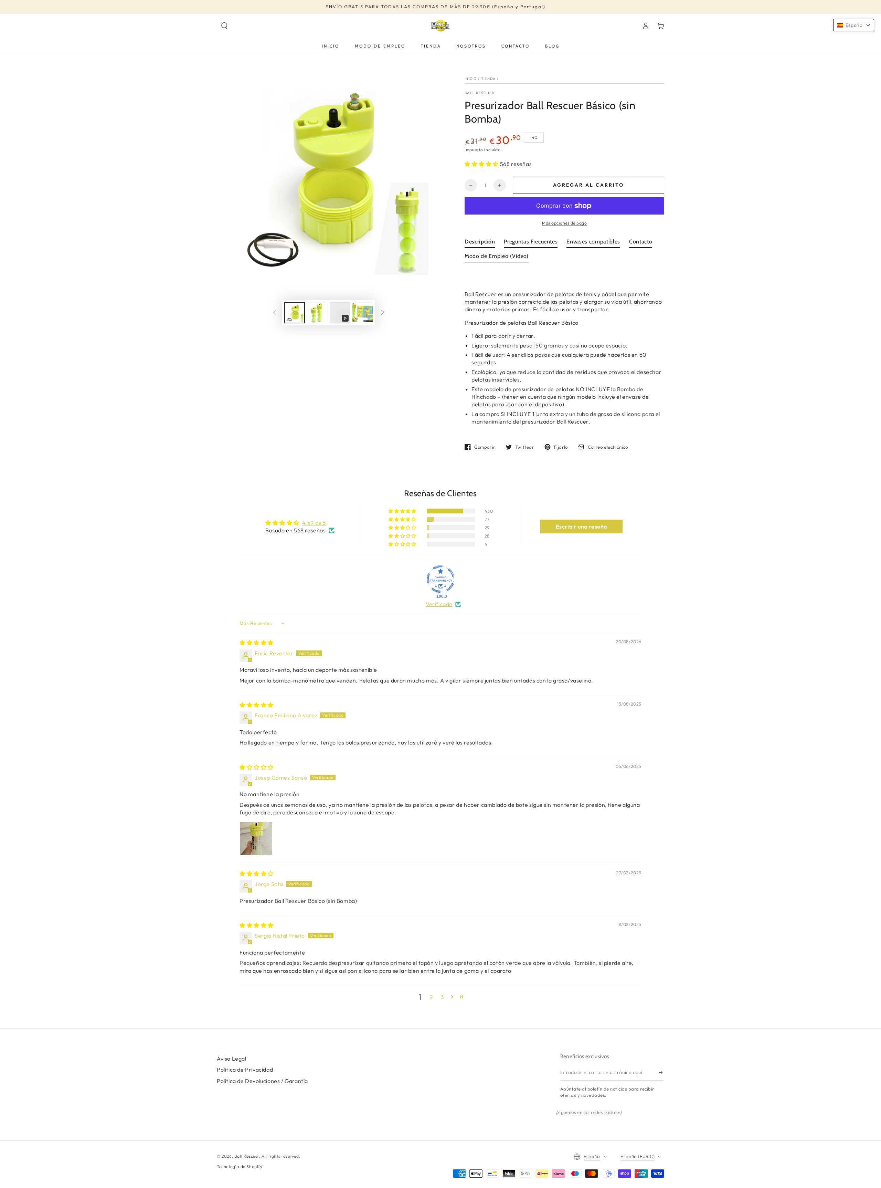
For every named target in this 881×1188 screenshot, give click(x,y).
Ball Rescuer (480, 93)
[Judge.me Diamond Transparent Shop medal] (440, 579)
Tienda (488, 78)
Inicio (471, 78)
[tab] (480, 243)
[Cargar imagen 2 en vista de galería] (317, 312)
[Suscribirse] (661, 1072)
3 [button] (442, 996)
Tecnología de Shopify (240, 1166)
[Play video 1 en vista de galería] (340, 312)
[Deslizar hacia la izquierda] (274, 313)
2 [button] (431, 996)
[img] (257, 642)
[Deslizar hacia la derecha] (382, 313)
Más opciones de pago (564, 223)
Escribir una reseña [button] (581, 526)
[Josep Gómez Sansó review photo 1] (256, 838)
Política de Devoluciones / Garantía (262, 1080)
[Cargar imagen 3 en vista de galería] (362, 312)
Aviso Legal (231, 1058)
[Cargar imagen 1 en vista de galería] (294, 312)
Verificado (439, 604)
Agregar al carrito (588, 185)
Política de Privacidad (245, 1069)
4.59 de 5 (314, 522)
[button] (224, 25)
